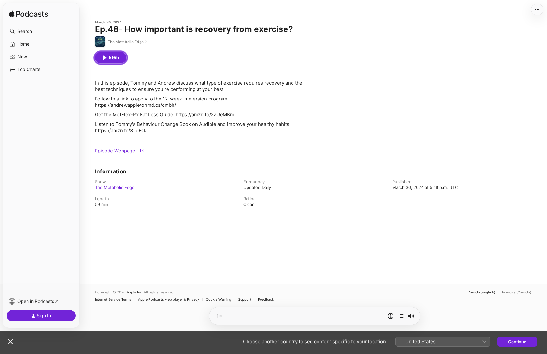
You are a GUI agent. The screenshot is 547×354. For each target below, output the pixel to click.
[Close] (10, 341)
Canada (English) (481, 292)
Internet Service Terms (113, 299)
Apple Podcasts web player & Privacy (168, 299)
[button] (41, 31)
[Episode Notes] (390, 316)
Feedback (266, 299)
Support (244, 299)
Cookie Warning (218, 299)
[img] (28, 14)
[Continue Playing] (401, 316)
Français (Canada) (516, 292)
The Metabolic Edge (115, 187)
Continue (517, 341)
